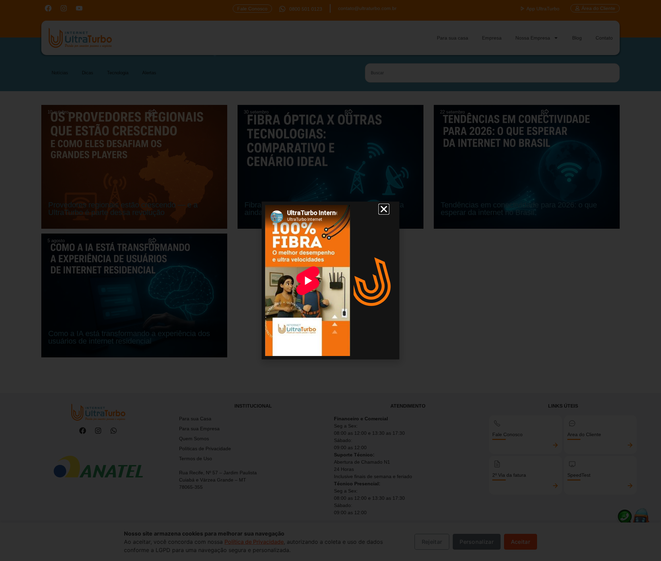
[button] (383, 209)
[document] (330, 280)
